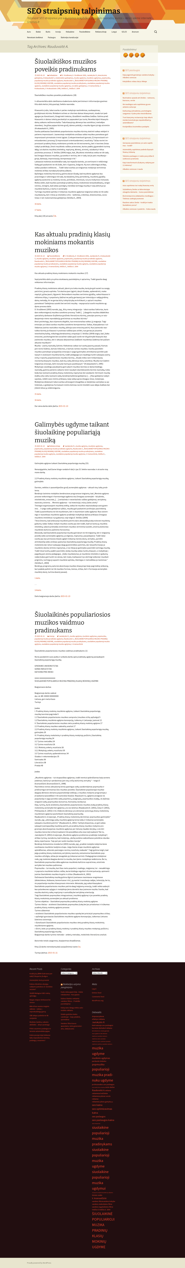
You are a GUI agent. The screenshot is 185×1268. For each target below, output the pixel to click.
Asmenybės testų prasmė (39, 980)
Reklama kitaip (100, 32)
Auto (29, 32)
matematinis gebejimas (64, 78)
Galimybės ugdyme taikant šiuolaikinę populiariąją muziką (72, 432)
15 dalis (38, 394)
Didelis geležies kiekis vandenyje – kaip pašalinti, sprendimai (70, 1017)
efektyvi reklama (98, 1019)
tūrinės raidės (97, 1195)
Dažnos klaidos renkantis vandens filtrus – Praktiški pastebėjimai (70, 1001)
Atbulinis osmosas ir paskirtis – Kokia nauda (139, 209)
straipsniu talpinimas (98, 1192)
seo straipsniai (96, 1123)
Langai (114, 32)
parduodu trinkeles (99, 1061)
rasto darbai (110, 1087)
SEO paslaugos (132, 70)
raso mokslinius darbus (98, 1087)
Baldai (38, 32)
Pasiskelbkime (84, 32)
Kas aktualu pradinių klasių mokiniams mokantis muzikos (72, 242)
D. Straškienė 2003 (79, 75)
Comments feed (98, 996)
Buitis (48, 32)
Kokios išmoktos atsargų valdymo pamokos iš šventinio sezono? (41, 986)
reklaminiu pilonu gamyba (101, 1102)
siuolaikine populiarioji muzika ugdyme (74, 264)
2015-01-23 (63, 406)
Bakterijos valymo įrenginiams (71, 986)
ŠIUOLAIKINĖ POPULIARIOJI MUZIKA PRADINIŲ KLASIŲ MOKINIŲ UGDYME (71, 261)
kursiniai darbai (97, 1028)
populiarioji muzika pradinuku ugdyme (49, 80)
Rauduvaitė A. (69, 80)
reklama (108, 1090)
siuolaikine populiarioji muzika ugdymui (56, 86)
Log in (94, 989)
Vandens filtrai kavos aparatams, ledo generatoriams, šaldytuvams (71, 1026)
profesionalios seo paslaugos (103, 1084)
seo (112, 1102)
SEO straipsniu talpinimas (137, 93)
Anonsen (135, 32)
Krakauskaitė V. (49, 78)
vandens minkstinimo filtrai (102, 1204)
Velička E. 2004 (74, 88)
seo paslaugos (98, 1116)
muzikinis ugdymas (94, 78)
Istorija (58, 32)
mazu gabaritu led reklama (99, 1033)
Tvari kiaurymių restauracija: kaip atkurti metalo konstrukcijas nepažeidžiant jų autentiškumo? (138, 120)
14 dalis (38, 590)
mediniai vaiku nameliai (99, 1039)
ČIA (54, 216)
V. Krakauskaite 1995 (53, 88)
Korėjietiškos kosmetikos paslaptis (136, 126)
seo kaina (97, 1105)
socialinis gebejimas (79, 86)
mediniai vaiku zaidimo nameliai (101, 1041)
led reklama (107, 1028)
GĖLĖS (124, 32)
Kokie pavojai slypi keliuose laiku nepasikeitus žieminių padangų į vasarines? (40, 1038)
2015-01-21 (53, 952)
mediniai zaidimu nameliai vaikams (102, 1044)
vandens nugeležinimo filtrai (102, 1207)
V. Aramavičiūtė (93, 86)
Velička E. (64, 88)
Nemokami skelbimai (35, 37)
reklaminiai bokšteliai (100, 1093)
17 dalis (38, 210)
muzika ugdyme (80, 78)
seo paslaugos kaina (103, 1120)
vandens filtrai (97, 1201)
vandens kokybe (109, 1201)
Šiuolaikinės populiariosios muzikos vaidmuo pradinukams (72, 622)
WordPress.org (97, 1000)
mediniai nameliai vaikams (99, 1036)
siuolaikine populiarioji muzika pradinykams (70, 83)
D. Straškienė (67, 75)
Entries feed (96, 993)
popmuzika (106, 78)
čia (79, 946)
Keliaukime (70, 32)
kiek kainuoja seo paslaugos (102, 1025)
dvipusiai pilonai (98, 1016)
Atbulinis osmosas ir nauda (133, 169)
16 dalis (38, 204)
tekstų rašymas (108, 1192)
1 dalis (37, 578)
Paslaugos (52, 37)
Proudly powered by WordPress (39, 1263)
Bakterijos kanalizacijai (69, 37)
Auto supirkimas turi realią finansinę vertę (138, 185)
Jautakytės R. (92, 75)
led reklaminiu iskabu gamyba (100, 1031)
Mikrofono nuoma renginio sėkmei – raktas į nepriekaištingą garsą (39, 1009)
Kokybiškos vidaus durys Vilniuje (135, 81)
